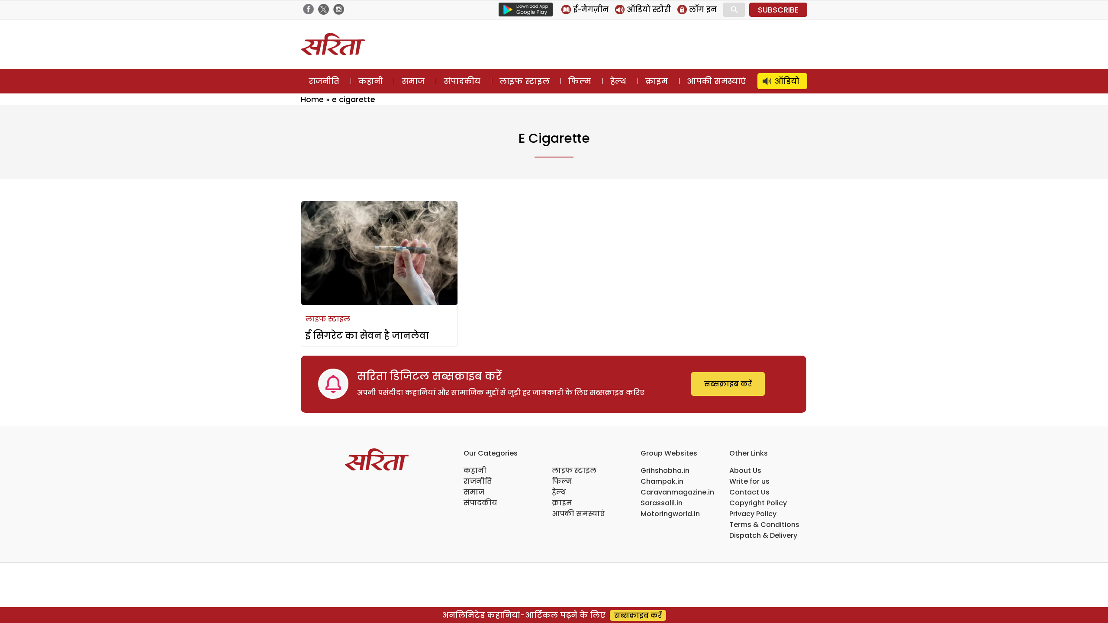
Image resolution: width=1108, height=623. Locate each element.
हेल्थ (618, 81)
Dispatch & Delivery (763, 535)
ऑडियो (787, 81)
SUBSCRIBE (778, 9)
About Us (745, 470)
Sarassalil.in (662, 503)
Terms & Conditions (764, 525)
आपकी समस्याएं (716, 81)
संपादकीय (462, 81)
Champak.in (662, 481)
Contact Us (749, 492)
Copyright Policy (758, 503)
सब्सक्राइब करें (728, 384)
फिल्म (579, 81)
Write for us (749, 481)
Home (312, 99)
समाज (413, 81)
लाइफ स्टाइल (524, 81)
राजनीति (324, 81)
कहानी (370, 81)
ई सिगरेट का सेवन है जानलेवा (367, 335)
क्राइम (656, 81)
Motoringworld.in (670, 514)
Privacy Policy (752, 514)
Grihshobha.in (665, 470)
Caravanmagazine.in (677, 492)
